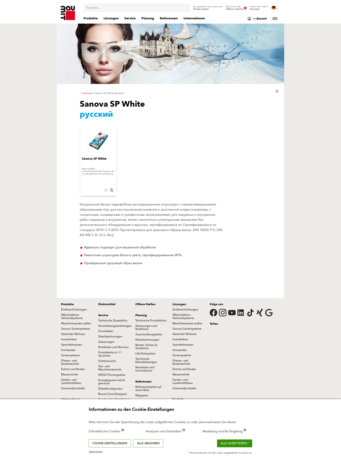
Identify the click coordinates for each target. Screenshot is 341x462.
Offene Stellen (145, 304)
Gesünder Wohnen (73, 334)
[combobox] (136, 8)
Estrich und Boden (73, 369)
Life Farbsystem (145, 353)
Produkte (67, 304)
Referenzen (143, 381)
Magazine (141, 395)
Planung (141, 315)
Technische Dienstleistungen (146, 360)
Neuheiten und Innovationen (144, 369)
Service (103, 315)
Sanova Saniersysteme (75, 328)
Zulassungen (106, 341)
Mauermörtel (69, 374)
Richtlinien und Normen (113, 347)
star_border (277, 91)
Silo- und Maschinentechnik (109, 368)
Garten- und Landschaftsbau (71, 381)
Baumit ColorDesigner (112, 394)
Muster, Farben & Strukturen (146, 347)
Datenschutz (95, 452)
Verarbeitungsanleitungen (115, 325)
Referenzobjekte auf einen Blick (148, 388)
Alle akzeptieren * (235, 443)
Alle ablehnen (148, 443)
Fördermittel (107, 304)
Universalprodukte (73, 388)
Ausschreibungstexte (148, 334)
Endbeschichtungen (74, 309)
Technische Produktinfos (150, 320)
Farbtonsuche (107, 361)
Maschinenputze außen (76, 323)
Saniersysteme (70, 355)
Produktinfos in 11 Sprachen (110, 354)
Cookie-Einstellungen (109, 443)
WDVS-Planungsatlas (111, 374)
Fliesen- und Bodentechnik (70, 362)
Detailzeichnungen (110, 336)
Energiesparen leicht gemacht (111, 382)
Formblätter (105, 331)
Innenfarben (69, 339)
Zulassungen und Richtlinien (146, 327)
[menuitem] (208, 8)
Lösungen (179, 304)
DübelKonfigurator (110, 388)
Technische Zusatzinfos (112, 320)
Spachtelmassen (71, 344)
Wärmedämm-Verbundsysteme (72, 316)
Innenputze (68, 350)
